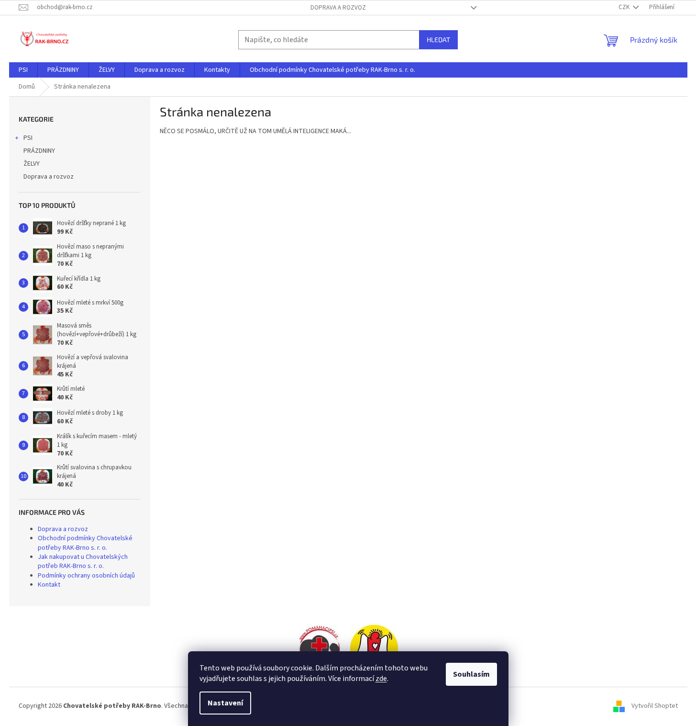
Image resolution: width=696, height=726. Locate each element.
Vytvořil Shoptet (654, 706)
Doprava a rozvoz (338, 7)
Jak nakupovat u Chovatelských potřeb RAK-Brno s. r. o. (83, 561)
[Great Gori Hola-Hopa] (319, 648)
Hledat (438, 39)
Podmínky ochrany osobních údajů (86, 575)
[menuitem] (23, 70)
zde (381, 678)
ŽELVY (31, 164)
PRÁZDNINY (39, 151)
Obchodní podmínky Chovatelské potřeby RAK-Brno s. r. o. (85, 542)
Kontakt (49, 585)
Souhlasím (471, 674)
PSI (28, 138)
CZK (625, 7)
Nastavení (225, 703)
